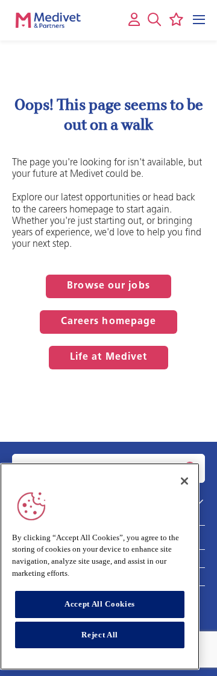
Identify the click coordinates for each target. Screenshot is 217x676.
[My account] (134, 20)
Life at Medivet (109, 357)
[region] (100, 567)
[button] (154, 19)
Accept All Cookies (99, 603)
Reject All (99, 634)
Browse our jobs (108, 286)
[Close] (184, 481)
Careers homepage (109, 322)
